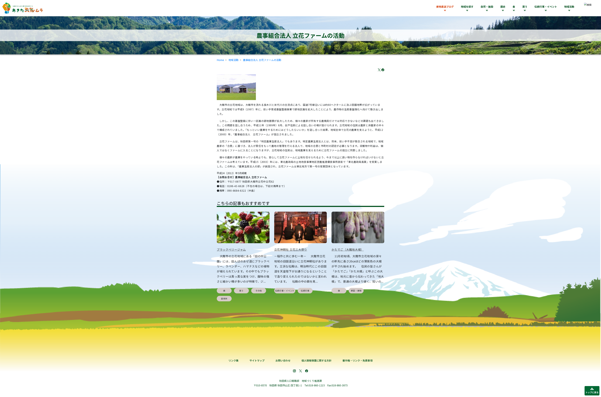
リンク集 (234, 360)
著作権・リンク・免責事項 (357, 360)
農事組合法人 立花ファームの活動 (262, 60)
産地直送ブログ (445, 6)
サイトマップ (257, 360)
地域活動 (234, 60)
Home (220, 60)
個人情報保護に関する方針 (316, 360)
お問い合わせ (282, 360)
